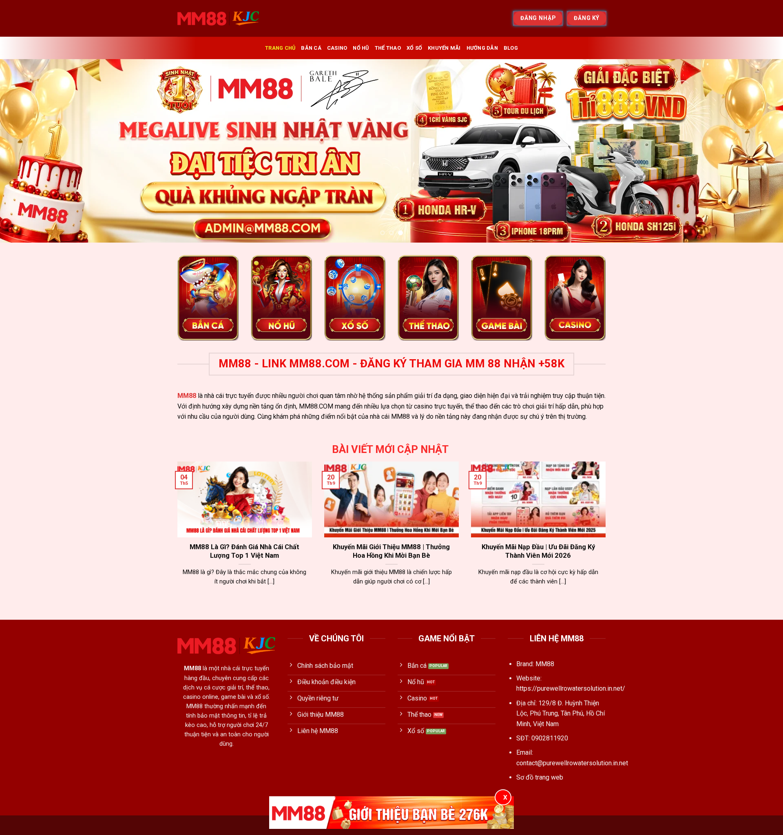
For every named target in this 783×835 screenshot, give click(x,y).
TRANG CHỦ (280, 48)
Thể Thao (388, 48)
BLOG (511, 48)
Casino (337, 48)
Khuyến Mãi (444, 48)
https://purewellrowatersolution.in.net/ (570, 688)
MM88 (186, 396)
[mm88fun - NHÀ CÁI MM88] (218, 18)
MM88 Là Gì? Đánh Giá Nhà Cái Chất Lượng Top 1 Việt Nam (244, 551)
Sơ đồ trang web (539, 777)
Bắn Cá (311, 48)
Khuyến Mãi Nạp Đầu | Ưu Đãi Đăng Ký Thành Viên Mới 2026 (538, 551)
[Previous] (26, 151)
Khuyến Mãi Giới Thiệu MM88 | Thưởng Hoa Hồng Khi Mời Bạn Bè (391, 551)
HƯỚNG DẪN (482, 48)
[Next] (757, 151)
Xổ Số (414, 48)
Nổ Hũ (361, 48)
